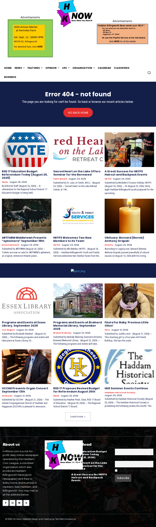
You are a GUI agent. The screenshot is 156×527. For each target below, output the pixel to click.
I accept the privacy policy (135, 470)
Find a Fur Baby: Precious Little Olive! (127, 324)
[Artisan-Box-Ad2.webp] (30, 38)
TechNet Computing (65, 519)
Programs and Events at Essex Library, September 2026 (23, 324)
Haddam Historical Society (120, 392)
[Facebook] (6, 503)
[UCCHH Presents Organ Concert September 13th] (26, 366)
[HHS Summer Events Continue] (129, 366)
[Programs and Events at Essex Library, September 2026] (26, 300)
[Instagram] (12, 503)
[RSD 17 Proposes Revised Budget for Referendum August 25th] (78, 366)
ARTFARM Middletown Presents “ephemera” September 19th (24, 239)
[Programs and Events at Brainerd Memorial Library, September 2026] (78, 300)
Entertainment (10, 245)
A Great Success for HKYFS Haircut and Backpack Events (126, 172)
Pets (107, 330)
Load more (76, 416)
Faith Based (60, 179)
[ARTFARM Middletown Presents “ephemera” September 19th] (26, 216)
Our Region (8, 330)
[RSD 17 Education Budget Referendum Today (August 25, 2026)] (26, 149)
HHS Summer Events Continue (126, 388)
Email (118, 458)
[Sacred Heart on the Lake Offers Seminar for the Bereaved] (78, 149)
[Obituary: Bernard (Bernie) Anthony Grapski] (129, 216)
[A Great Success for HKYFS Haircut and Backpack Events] (129, 149)
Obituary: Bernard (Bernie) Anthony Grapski (124, 239)
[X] (26, 503)
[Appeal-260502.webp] (122, 33)
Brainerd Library (62, 333)
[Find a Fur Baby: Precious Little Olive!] (129, 300)
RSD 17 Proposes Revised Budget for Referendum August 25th (76, 389)
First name (121, 446)
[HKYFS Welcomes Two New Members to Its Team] (78, 216)
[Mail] (19, 503)
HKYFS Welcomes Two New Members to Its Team (72, 239)
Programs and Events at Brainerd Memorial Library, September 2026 (77, 325)
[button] (149, 72)
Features (7, 396)
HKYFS (108, 179)
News (5, 182)
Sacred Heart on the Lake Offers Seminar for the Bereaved (76, 172)
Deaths (109, 245)
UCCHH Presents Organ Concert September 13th (25, 389)
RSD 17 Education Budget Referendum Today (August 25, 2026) (25, 174)
